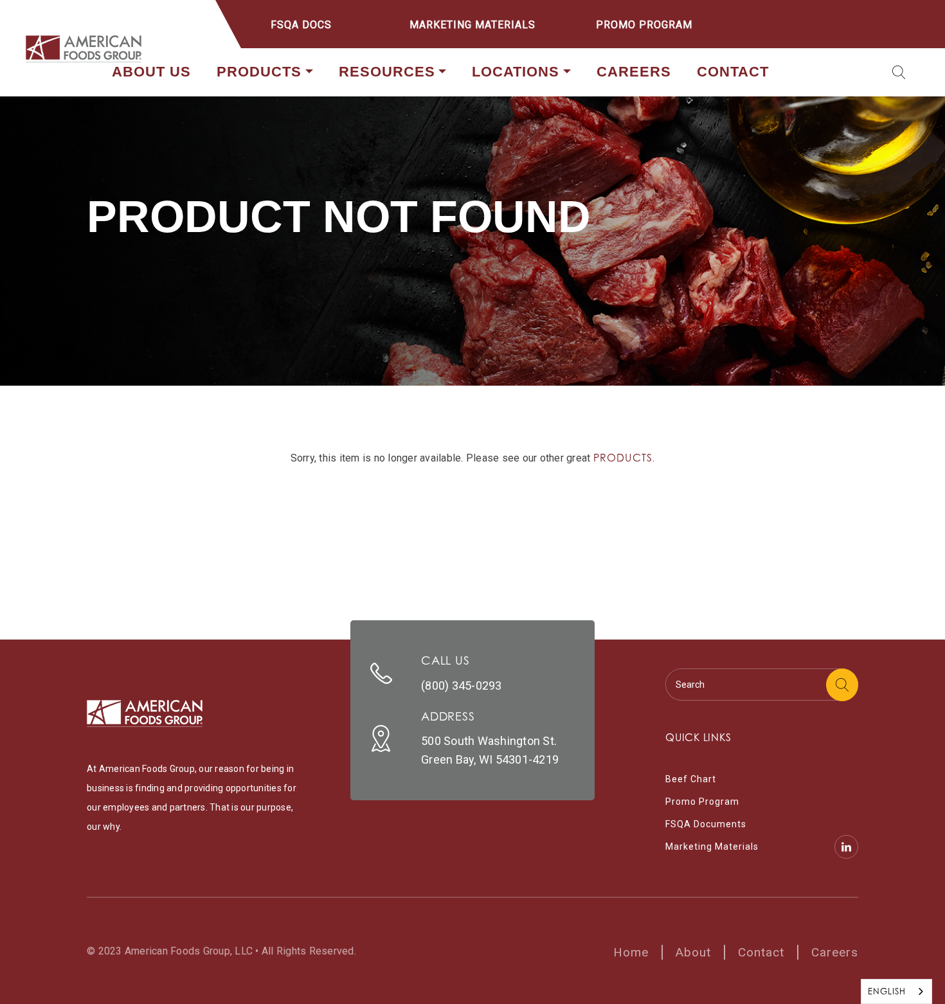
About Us (151, 72)
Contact (733, 72)
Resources (387, 72)
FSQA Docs (301, 25)
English (887, 991)
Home (631, 952)
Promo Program (644, 25)
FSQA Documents (705, 824)
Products (259, 72)
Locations (515, 72)
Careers (634, 72)
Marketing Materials (473, 25)
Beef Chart (690, 779)
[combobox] (896, 991)
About (693, 952)
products (623, 457)
